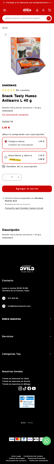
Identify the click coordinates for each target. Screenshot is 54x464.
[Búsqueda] (49, 18)
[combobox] (27, 18)
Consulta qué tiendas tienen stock (24, 208)
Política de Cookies (17, 458)
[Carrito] (49, 10)
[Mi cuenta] (43, 10)
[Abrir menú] (4, 10)
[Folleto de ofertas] (37, 10)
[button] (8, 90)
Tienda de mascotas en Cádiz (15, 378)
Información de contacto (16, 460)
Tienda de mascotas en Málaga (16, 384)
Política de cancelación (38, 460)
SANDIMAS (9, 85)
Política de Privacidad (36, 458)
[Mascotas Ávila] (27, 10)
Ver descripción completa (15, 114)
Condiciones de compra (33, 456)
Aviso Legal (16, 456)
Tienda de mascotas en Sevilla (16, 381)
